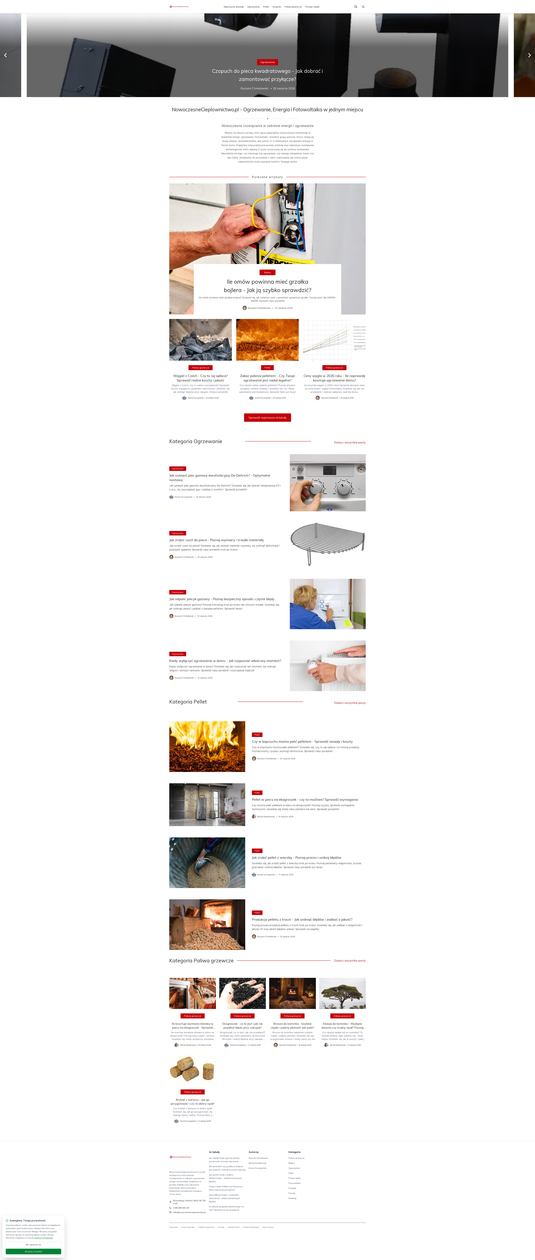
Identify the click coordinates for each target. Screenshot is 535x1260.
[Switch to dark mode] (363, 6)
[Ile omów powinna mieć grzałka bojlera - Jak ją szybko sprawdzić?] (267, 249)
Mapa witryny (268, 1227)
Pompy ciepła (312, 6)
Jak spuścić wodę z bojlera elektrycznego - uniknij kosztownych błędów (225, 1178)
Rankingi (292, 1198)
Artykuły (214, 1152)
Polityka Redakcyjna (251, 1227)
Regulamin (173, 1227)
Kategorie (295, 1152)
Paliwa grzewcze (293, 6)
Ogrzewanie (253, 6)
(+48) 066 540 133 (181, 1208)
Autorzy (254, 1152)
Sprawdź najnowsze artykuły (268, 417)
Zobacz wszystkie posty (350, 442)
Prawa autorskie (188, 1227)
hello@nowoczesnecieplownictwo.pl (189, 1212)
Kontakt (221, 1227)
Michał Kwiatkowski (257, 1163)
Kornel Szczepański (257, 1168)
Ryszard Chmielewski (258, 1158)
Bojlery (267, 272)
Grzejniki (276, 6)
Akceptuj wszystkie (33, 1251)
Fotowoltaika (295, 1183)
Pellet (266, 6)
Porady (292, 1193)
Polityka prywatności (206, 1227)
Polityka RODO (234, 1227)
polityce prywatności (43, 1238)
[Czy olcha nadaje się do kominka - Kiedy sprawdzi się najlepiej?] (267, 55)
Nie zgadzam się (33, 1244)
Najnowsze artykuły (234, 6)
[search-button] (355, 6)
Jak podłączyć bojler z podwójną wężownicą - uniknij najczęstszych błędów (224, 1198)
